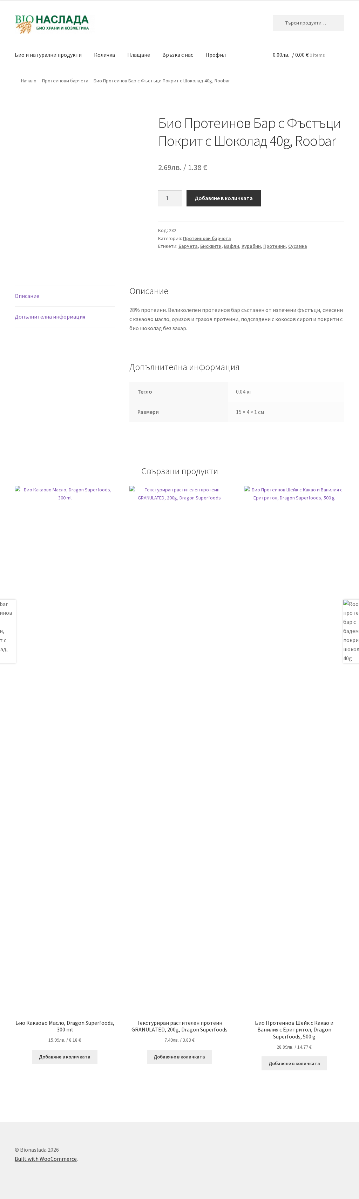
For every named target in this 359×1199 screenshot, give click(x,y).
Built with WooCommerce (46, 1158)
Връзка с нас (177, 54)
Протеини (274, 246)
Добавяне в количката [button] (64, 1057)
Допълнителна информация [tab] (50, 316)
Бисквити (211, 246)
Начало (28, 80)
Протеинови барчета (65, 80)
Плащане (138, 54)
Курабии (251, 246)
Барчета (188, 246)
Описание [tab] (27, 295)
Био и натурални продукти (48, 54)
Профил (215, 54)
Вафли (231, 246)
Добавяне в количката (224, 198)
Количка (104, 54)
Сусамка (297, 246)
